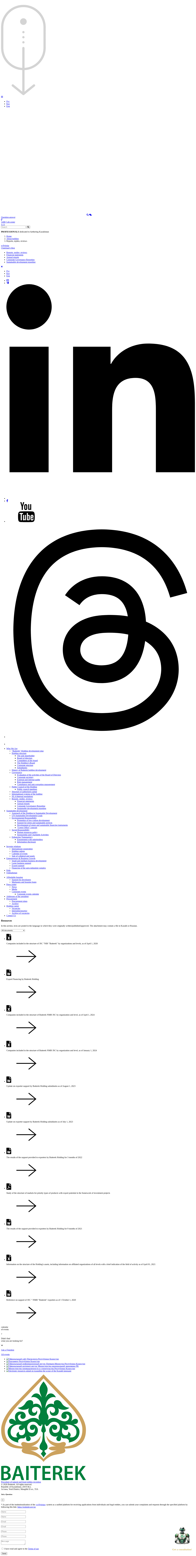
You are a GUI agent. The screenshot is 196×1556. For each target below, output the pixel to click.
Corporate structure (25, 765)
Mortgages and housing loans (24, 882)
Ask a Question (7, 1350)
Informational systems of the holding (27, 794)
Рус (8, 101)
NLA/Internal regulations (22, 796)
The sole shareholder (26, 756)
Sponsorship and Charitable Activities (33, 835)
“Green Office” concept (27, 827)
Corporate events (19, 892)
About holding (12, 239)
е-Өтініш (5, 245)
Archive (15, 903)
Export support (18, 865)
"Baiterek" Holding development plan (28, 751)
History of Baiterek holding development (29, 770)
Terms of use (33, 1549)
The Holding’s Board (26, 763)
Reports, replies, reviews (16, 252)
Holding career (12, 906)
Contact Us (11, 915)
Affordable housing (14, 877)
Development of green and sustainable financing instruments (42, 825)
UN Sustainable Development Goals (27, 815)
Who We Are (11, 748)
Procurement (11, 899)
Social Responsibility (20, 830)
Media (14, 889)
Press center (11, 884)
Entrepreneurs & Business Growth (20, 858)
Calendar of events (19, 853)
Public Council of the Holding (24, 787)
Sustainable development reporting (20, 262)
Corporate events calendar (28, 894)
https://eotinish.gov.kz (26, 1507)
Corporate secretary (25, 777)
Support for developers (21, 880)
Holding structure (19, 753)
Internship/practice (19, 911)
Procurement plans (19, 901)
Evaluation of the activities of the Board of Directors (39, 775)
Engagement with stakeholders (30, 839)
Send (4, 1554)
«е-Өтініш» (41, 1504)
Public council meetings (27, 789)
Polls (8, 870)
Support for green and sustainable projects (34, 823)
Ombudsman (11, 873)
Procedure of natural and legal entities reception (21, 1482)
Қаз (8, 104)
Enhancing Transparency (22, 837)
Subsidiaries (22, 768)
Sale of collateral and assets (23, 856)
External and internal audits (28, 780)
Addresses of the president (17, 896)
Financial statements (14, 255)
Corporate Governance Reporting (20, 260)
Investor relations (13, 846)
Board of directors (24, 758)
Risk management (24, 782)
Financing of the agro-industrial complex (29, 868)
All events (5, 1354)
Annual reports (12, 257)
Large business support (21, 863)
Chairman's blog (8, 248)
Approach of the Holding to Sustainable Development (34, 813)
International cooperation (22, 849)
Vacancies (16, 908)
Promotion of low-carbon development (33, 820)
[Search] (88, 215)
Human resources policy (27, 832)
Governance (17, 772)
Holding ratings (18, 851)
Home (9, 236)
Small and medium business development (29, 861)
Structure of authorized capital (24, 792)
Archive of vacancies (20, 913)
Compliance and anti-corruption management (36, 784)
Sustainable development (16, 811)
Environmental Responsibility (24, 818)
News (14, 887)
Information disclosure (26, 842)
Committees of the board (27, 760)
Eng (8, 106)
